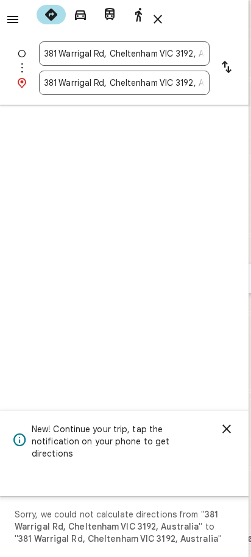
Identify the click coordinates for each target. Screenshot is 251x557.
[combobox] (124, 53)
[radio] (51, 14)
